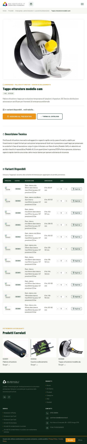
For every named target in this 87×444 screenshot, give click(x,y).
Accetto (70, 440)
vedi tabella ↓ (28, 110)
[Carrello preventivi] (31, 4)
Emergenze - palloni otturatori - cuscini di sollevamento (32, 11)
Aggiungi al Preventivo (21, 116)
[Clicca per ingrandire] (8, 189)
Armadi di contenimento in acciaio (15, 426)
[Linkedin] (4, 397)
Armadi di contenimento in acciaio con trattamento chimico (20, 431)
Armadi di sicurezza (10, 423)
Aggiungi (77, 189)
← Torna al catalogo (49, 116)
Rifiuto (80, 440)
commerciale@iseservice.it (59, 418)
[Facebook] (9, 397)
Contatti (49, 402)
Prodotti (10, 11)
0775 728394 (54, 413)
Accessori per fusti (10, 416)
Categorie (50, 395)
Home (4, 11)
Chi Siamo (50, 389)
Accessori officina (10, 413)
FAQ (48, 399)
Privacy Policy (53, 439)
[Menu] (82, 4)
